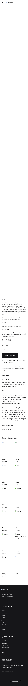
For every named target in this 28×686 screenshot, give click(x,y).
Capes (3, 627)
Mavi (3, 505)
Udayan (18, 528)
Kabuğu (4, 573)
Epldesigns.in (15, 681)
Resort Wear (5, 613)
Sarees (3, 610)
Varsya (18, 551)
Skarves (3, 629)
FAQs (3, 652)
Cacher (18, 505)
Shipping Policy (5, 647)
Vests (3, 622)
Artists (11, 360)
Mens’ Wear (4, 624)
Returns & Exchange (7, 650)
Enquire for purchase (10, 355)
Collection (17, 360)
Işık (17, 573)
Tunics (3, 617)
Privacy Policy (5, 645)
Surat (17, 459)
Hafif (17, 482)
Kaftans (4, 615)
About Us (4, 641)
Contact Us (4, 643)
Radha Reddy (9, 362)
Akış (3, 482)
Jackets (3, 620)
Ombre (4, 551)
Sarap (4, 459)
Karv (3, 528)
